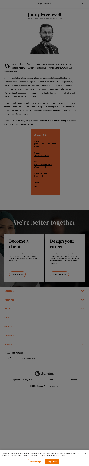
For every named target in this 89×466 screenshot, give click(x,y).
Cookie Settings (35, 462)
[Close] (85, 453)
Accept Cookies (52, 462)
